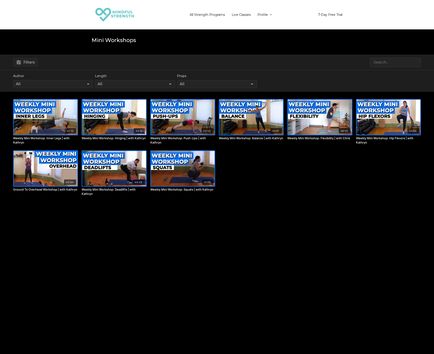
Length (101, 76)
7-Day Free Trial (330, 15)
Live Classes (241, 15)
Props (181, 76)
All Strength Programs (207, 15)
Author (18, 76)
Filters (29, 62)
